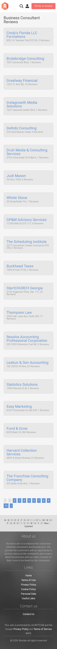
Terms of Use (28, 580)
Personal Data (28, 593)
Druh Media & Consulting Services (27, 152)
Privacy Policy (28, 584)
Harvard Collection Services (22, 452)
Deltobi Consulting (22, 128)
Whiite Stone (17, 198)
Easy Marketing (19, 407)
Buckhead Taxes (20, 266)
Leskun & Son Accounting (27, 363)
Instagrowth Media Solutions (22, 104)
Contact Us (28, 614)
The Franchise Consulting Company (27, 478)
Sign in (27, 6)
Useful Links (28, 598)
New (46, 523)
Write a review (43, 6)
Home (28, 575)
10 (6, 505)
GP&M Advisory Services (27, 220)
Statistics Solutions (22, 385)
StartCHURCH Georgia (25, 288)
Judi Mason (16, 176)
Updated (28, 526)
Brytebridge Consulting (25, 59)
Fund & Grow (17, 429)
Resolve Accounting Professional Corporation (27, 339)
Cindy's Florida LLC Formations (22, 35)
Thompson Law (19, 313)
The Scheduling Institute (27, 242)
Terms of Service (43, 629)
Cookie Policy (28, 589)
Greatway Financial (22, 81)
